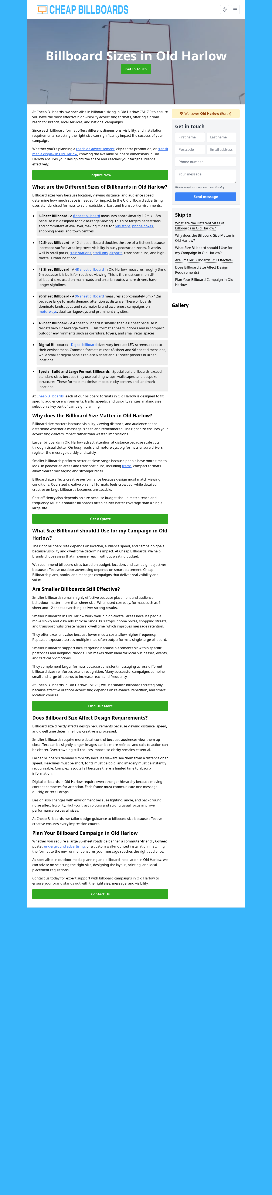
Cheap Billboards (50, 396)
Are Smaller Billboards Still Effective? (204, 260)
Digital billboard (84, 344)
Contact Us (100, 894)
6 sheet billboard (86, 215)
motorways (48, 311)
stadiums (100, 252)
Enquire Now (100, 175)
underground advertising (64, 846)
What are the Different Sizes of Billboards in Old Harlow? (199, 225)
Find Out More (100, 706)
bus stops (122, 226)
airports (115, 252)
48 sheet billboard (89, 269)
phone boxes (142, 226)
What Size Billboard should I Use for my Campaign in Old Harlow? (204, 250)
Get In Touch (136, 69)
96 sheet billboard (89, 296)
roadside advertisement (95, 149)
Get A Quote (100, 518)
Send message (206, 196)
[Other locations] (224, 9)
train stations (80, 252)
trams (127, 466)
